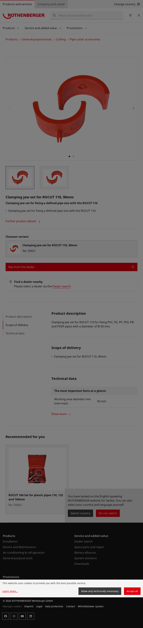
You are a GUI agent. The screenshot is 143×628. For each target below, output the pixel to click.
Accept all (132, 591)
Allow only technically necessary (100, 591)
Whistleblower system (90, 606)
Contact (70, 606)
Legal (39, 606)
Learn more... (10, 591)
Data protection (54, 606)
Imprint (28, 606)
